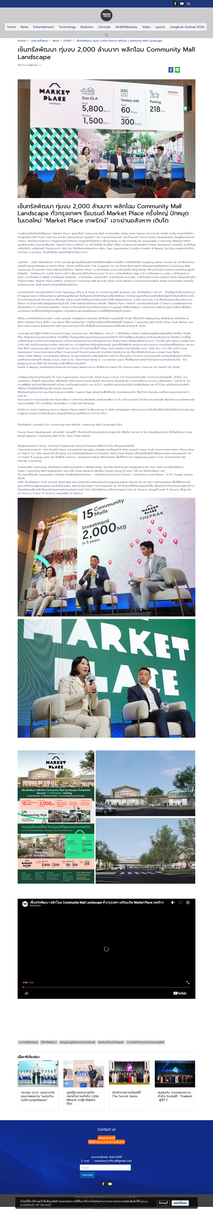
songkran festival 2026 (187, 27)
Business (87, 27)
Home (11, 27)
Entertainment (43, 27)
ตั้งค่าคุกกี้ (163, 1203)
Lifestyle (104, 27)
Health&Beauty (126, 27)
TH (192, 3)
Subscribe (87, 1175)
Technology (67, 27)
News (24, 27)
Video (146, 27)
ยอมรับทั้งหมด (180, 1203)
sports (160, 27)
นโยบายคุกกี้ (45, 1204)
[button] (106, 35)
